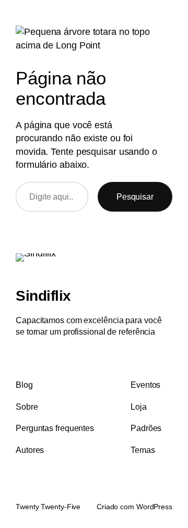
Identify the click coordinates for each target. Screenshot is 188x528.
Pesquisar (135, 196)
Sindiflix (43, 296)
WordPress (154, 506)
